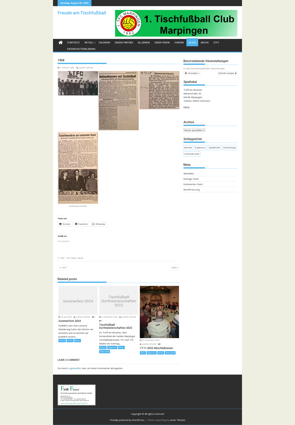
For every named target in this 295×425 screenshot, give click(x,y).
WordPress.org (191, 189)
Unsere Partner (124, 42)
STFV (216, 42)
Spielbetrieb (214, 147)
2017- (143, 353)
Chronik (179, 42)
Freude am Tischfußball (82, 12)
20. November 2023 (150, 340)
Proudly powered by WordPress (127, 419)
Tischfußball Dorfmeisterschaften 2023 (118, 301)
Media (80, 258)
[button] (192, 73)
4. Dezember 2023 (109, 317)
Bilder (192, 42)
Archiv (205, 42)
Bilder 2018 (104, 351)
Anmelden (188, 173)
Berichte (188, 147)
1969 (173, 267)
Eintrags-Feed (191, 178)
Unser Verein (162, 42)
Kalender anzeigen (226, 73)
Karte (186, 106)
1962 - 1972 (65, 258)
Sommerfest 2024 (78, 301)
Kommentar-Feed (192, 184)
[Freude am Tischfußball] (61, 42)
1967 (63, 267)
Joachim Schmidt (86, 67)
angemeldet (74, 368)
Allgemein (144, 42)
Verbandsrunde (191, 153)
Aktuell (89, 42)
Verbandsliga (229, 147)
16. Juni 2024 (66, 317)
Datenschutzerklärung (81, 49)
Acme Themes (177, 419)
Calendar (104, 42)
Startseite (73, 42)
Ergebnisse (200, 147)
